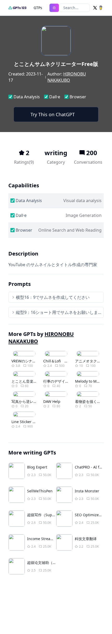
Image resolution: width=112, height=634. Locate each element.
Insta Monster (87, 490)
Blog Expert (37, 467)
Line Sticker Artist (26, 421)
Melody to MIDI (88, 381)
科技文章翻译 (86, 538)
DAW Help (51, 401)
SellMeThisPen (40, 490)
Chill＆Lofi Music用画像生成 (68, 361)
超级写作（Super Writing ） (50, 514)
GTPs (38, 7)
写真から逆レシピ (26, 401)
